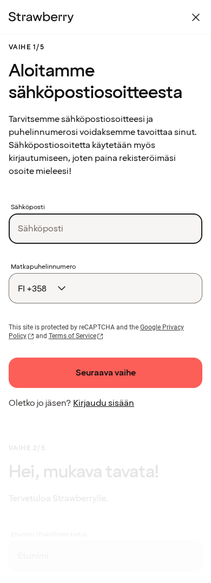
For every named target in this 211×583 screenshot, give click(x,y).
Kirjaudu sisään (103, 403)
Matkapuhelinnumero (43, 267)
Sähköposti (28, 207)
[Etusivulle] (41, 17)
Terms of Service (72, 336)
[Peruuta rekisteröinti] (196, 17)
